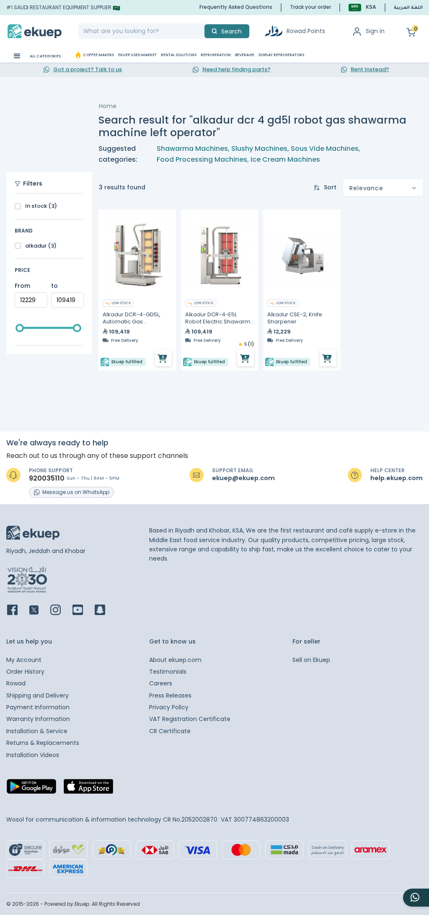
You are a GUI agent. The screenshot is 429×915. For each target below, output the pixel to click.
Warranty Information (38, 719)
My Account (23, 660)
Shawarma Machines (192, 148)
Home (107, 106)
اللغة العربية (408, 7)
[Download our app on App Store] (88, 789)
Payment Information (38, 707)
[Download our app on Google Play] (31, 789)
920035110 (47, 478)
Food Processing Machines (202, 159)
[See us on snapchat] (105, 611)
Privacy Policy (169, 707)
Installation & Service (36, 731)
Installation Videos (32, 755)
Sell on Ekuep (311, 660)
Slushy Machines (259, 148)
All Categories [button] (45, 56)
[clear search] (201, 31)
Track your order (310, 6)
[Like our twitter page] (38, 611)
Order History (25, 671)
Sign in (375, 31)
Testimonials (167, 671)
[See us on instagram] (60, 611)
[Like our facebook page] (17, 611)
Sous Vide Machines (325, 148)
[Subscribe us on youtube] (83, 611)
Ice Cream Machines (285, 159)
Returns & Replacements (42, 743)
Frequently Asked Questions (235, 6)
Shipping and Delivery (37, 695)
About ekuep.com (175, 660)
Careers (160, 683)
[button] (362, 7)
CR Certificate (170, 731)
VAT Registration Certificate (189, 719)
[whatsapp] (416, 898)
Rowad (16, 683)
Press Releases (170, 695)
